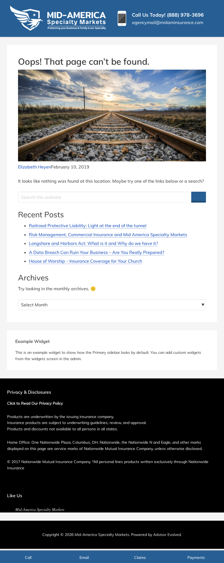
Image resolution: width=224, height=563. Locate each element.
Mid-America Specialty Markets (39, 509)
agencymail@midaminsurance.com (167, 22)
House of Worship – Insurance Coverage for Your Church (85, 261)
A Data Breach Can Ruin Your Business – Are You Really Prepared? (96, 252)
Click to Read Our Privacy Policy (35, 403)
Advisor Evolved (167, 534)
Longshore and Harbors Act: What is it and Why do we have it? (93, 243)
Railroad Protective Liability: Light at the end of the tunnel (87, 225)
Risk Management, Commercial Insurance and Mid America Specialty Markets (108, 234)
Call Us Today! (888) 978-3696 (168, 15)
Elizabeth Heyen (34, 167)
